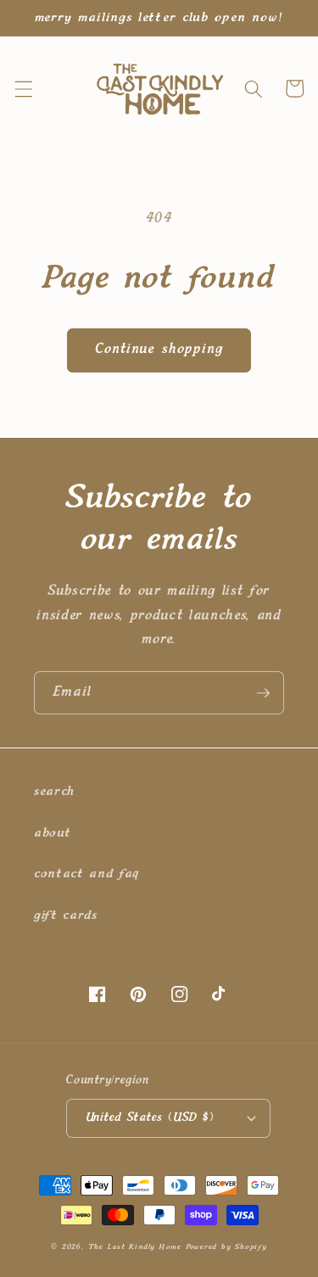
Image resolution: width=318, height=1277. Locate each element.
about (52, 832)
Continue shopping (159, 349)
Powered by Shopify (226, 1247)
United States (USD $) (150, 1117)
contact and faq (86, 873)
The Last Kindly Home (134, 1247)
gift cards (66, 915)
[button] (23, 88)
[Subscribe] (263, 693)
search (54, 791)
